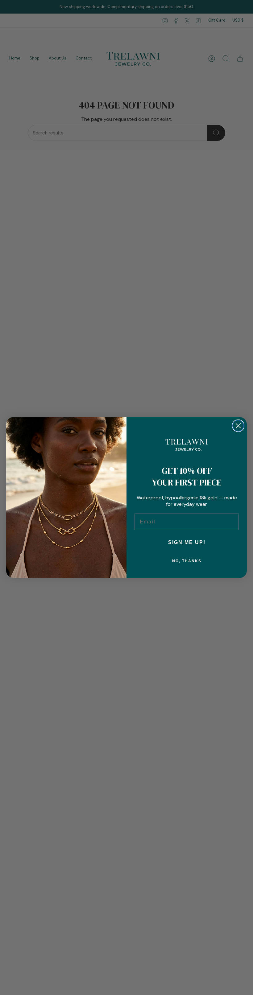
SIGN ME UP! (186, 542)
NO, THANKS (186, 561)
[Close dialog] (238, 425)
